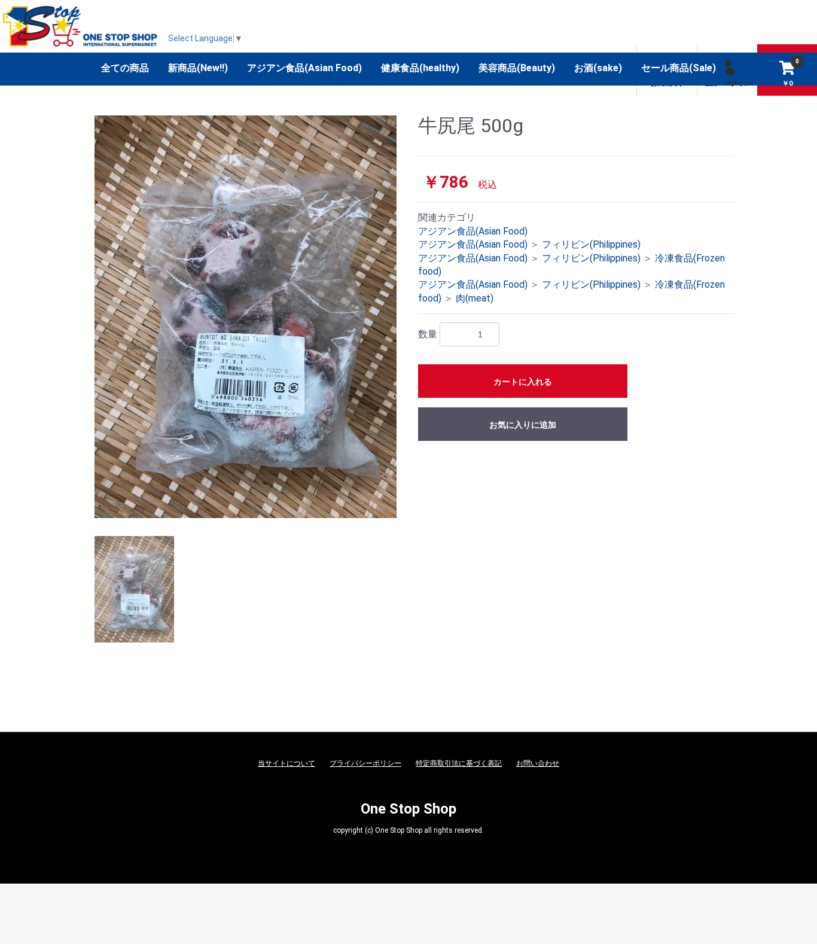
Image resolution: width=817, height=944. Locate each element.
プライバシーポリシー (365, 763)
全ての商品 (125, 68)
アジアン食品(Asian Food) (304, 68)
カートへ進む (453, 484)
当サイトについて (286, 763)
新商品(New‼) (198, 68)
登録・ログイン (728, 83)
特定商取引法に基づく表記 (459, 763)
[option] (245, 316)
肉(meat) (474, 298)
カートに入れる (522, 381)
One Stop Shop (408, 808)
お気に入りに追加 (522, 425)
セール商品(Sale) (678, 68)
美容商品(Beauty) (516, 68)
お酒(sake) (598, 68)
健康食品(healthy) (420, 68)
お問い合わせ (537, 763)
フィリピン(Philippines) (591, 244)
